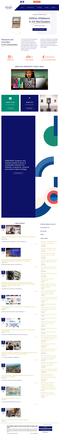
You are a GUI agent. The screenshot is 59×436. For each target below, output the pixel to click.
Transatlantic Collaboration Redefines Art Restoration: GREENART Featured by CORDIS (49, 262)
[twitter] (21, 2)
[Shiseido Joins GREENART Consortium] (13, 391)
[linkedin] (23, 2)
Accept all (45, 427)
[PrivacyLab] (36, 433)
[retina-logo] (8, 6)
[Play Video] (29, 79)
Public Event (8, 332)
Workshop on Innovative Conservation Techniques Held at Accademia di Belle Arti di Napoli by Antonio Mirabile (48, 357)
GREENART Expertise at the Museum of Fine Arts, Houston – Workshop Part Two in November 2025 (49, 299)
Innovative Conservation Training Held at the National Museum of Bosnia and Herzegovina (49, 351)
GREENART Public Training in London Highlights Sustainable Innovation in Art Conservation (48, 309)
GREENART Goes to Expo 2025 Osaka (49, 318)
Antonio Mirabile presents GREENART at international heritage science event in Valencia (49, 268)
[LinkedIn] (42, 234)
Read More (36, 291)
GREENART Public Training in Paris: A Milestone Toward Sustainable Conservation (48, 323)
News (8, 239)
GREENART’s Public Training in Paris (48, 332)
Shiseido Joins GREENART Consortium (11, 398)
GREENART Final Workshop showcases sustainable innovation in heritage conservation (49, 243)
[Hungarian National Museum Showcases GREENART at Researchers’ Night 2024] (13, 229)
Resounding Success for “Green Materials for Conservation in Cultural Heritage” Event (48, 394)
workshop (8, 286)
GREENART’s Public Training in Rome (48, 304)
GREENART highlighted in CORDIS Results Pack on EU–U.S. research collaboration (48, 255)
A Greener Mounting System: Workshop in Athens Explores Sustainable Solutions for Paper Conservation (49, 292)
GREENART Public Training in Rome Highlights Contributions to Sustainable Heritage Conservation (48, 286)
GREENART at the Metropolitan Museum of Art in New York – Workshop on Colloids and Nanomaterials (49, 364)
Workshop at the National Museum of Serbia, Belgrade (14, 419)
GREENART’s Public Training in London (49, 328)
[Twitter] (40, 234)
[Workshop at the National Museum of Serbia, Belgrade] (13, 412)
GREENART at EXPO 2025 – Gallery (48, 314)
